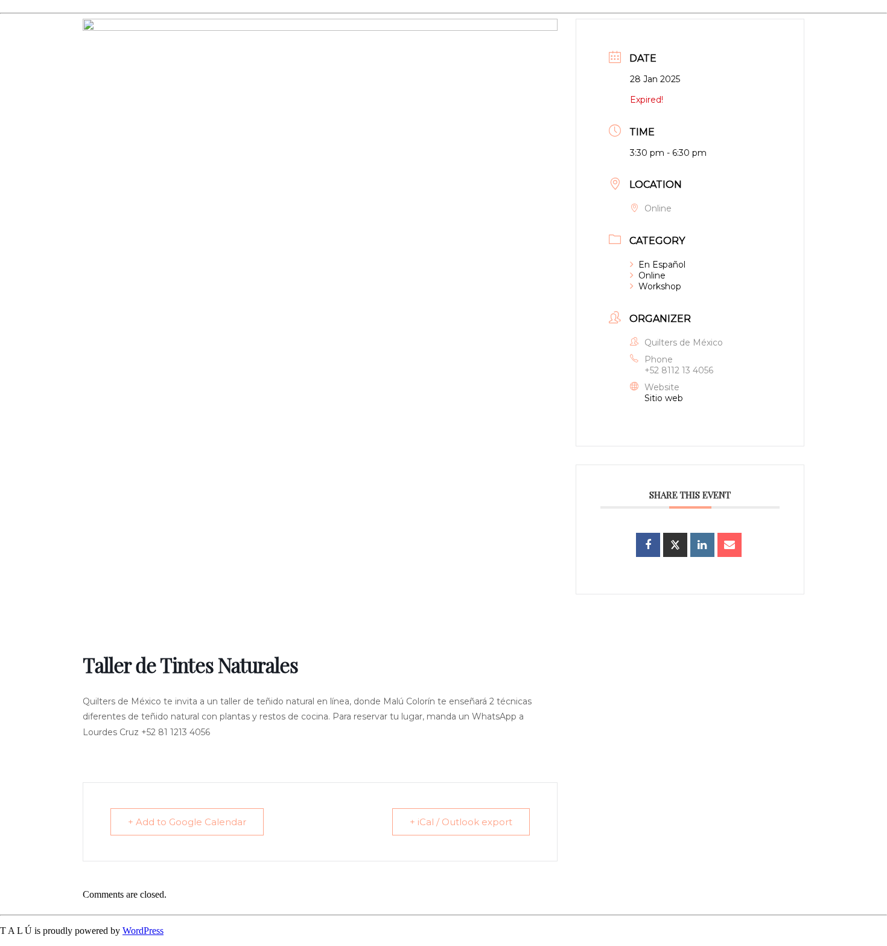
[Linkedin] (702, 545)
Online (652, 275)
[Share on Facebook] (648, 545)
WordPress (143, 930)
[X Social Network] (675, 545)
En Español (661, 264)
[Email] (729, 545)
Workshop (659, 286)
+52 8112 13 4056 (678, 370)
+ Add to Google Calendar (187, 822)
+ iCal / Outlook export (461, 822)
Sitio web (663, 398)
